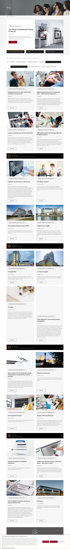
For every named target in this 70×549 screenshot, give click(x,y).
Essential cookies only (53, 541)
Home (7, 16)
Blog (14, 16)
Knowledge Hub (11, 16)
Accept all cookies (46, 541)
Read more (12, 148)
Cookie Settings (61, 541)
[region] (35, 542)
